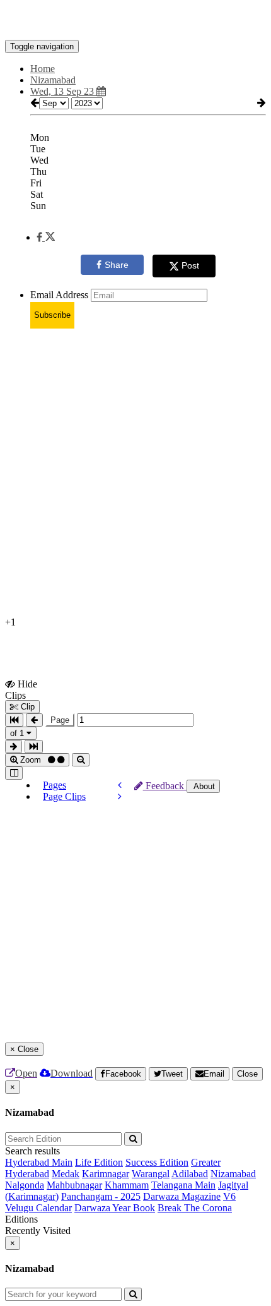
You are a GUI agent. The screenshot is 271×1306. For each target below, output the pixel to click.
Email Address (59, 294)
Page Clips (64, 796)
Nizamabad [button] (53, 80)
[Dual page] (14, 773)
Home (42, 68)
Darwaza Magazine (182, 1196)
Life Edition (99, 1162)
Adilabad (189, 1173)
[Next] (120, 796)
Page (59, 720)
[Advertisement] (135, 474)
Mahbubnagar (74, 1185)
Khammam (127, 1185)
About (203, 786)
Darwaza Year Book (114, 1207)
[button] (46, 237)
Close (247, 1074)
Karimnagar (105, 1173)
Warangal (151, 1173)
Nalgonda (24, 1185)
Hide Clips (21, 689)
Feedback (165, 785)
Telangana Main (183, 1185)
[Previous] (120, 785)
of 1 (18, 733)
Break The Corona (195, 1207)
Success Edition (156, 1162)
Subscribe (52, 315)
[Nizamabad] (135, 21)
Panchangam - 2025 (101, 1196)
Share (117, 265)
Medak (65, 1173)
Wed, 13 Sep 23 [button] (63, 91)
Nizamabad (233, 1173)
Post (190, 265)
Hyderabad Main (38, 1162)
